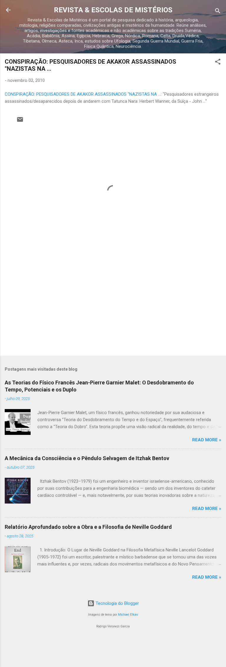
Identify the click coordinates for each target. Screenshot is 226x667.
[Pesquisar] (217, 12)
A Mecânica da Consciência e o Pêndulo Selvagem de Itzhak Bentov (87, 458)
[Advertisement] (113, 305)
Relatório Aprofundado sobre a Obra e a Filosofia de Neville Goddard (88, 527)
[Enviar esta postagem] (20, 121)
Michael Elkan (128, 615)
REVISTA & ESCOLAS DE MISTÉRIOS (113, 10)
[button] (217, 62)
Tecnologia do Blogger (116, 603)
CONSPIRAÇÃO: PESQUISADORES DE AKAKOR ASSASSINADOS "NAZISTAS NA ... (83, 94)
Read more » (206, 440)
